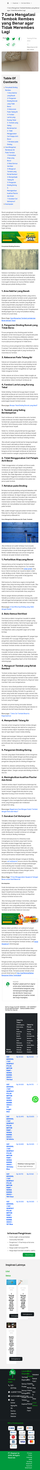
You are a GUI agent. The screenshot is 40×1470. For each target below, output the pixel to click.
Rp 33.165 (19, 1057)
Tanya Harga (29, 1255)
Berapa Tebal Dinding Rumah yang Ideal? (23, 405)
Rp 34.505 (20, 1084)
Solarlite (30, 1384)
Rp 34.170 (30, 1084)
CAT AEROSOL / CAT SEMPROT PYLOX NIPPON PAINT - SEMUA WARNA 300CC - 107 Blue (10, 1213)
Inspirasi (15, 3)
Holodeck (35, 1375)
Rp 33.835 (30, 1117)
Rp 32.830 (20, 1144)
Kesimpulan (9, 204)
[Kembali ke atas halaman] (36, 1237)
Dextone (30, 1397)
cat (12, 861)
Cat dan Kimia (25, 3)
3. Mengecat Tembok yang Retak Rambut (12, 171)
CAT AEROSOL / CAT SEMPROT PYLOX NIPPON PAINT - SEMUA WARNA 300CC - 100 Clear (10, 1185)
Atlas (34, 1399)
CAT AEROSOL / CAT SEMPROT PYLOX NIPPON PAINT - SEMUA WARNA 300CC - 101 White (10, 1128)
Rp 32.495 (20, 1117)
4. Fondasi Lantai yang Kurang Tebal (11, 117)
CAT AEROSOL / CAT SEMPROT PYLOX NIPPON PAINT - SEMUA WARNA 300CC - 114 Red (10, 1068)
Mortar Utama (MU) (29, 1390)
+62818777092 (16, 1392)
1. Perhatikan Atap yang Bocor (11, 158)
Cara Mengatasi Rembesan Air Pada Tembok (10, 150)
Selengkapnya (15, 1316)
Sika (28, 1380)
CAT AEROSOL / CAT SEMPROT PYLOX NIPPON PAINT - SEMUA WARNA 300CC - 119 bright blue (10, 1098)
